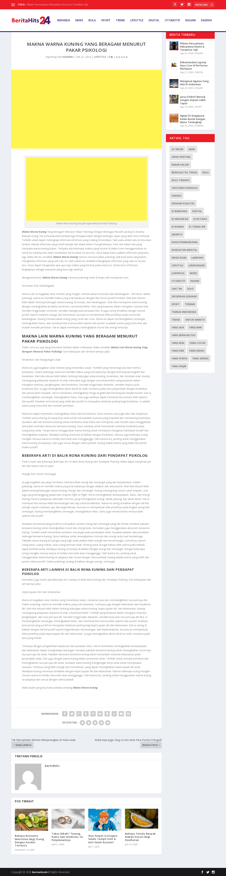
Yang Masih (196, 350)
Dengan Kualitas (183, 203)
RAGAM (190, 20)
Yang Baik (195, 327)
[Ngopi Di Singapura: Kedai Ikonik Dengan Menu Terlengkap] (174, 118)
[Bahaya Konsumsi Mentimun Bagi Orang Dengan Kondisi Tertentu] (31, 820)
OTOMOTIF (172, 20)
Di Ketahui (200, 219)
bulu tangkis (180, 180)
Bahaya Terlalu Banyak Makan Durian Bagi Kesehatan (140, 837)
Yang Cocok (197, 343)
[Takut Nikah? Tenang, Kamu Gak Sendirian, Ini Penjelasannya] (68, 819)
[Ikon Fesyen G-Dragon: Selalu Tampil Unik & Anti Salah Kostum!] (104, 820)
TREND (120, 20)
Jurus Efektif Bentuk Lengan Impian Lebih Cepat (193, 100)
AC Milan (177, 149)
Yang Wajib (179, 366)
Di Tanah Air (197, 226)
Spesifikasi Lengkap (184, 296)
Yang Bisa (178, 343)
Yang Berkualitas (183, 335)
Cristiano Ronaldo (185, 188)
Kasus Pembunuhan (185, 242)
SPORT (106, 20)
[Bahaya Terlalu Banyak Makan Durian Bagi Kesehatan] (141, 819)
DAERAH (206, 20)
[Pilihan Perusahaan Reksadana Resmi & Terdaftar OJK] (174, 45)
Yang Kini (178, 350)
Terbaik (190, 304)
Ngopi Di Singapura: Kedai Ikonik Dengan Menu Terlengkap (192, 119)
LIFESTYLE (136, 20)
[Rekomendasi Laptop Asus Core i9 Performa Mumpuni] (174, 64)
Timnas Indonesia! (184, 312)
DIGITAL (154, 20)
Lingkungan (197, 265)
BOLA (92, 20)
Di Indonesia (180, 219)
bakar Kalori (180, 164)
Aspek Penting (181, 157)
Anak (191, 149)
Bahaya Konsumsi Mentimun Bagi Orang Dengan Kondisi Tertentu (29, 840)
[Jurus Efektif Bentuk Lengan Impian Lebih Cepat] (174, 99)
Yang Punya (179, 358)
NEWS (79, 20)
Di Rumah (178, 226)
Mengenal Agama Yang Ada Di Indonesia (194, 82)
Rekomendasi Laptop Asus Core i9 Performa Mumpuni (193, 65)
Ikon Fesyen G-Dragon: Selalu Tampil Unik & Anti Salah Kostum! (103, 839)
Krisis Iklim (179, 257)
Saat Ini (177, 288)
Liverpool (178, 273)
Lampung (197, 257)
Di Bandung (179, 211)
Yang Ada (178, 327)
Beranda (63, 20)
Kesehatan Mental (184, 250)
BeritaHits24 (39, 872)
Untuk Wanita (195, 319)
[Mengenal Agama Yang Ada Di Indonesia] (174, 83)
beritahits (68, 56)
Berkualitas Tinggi (184, 172)
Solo (190, 288)
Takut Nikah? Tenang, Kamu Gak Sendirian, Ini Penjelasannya (67, 837)
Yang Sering (200, 358)
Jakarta (177, 234)
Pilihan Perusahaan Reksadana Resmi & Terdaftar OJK (57, 4)
